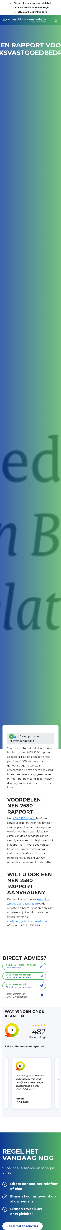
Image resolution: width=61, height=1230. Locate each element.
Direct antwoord (21, 966)
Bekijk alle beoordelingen (22, 1046)
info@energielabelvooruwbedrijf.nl (29, 921)
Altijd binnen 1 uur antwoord (19, 985)
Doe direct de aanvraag (22, 1226)
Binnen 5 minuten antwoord (19, 975)
